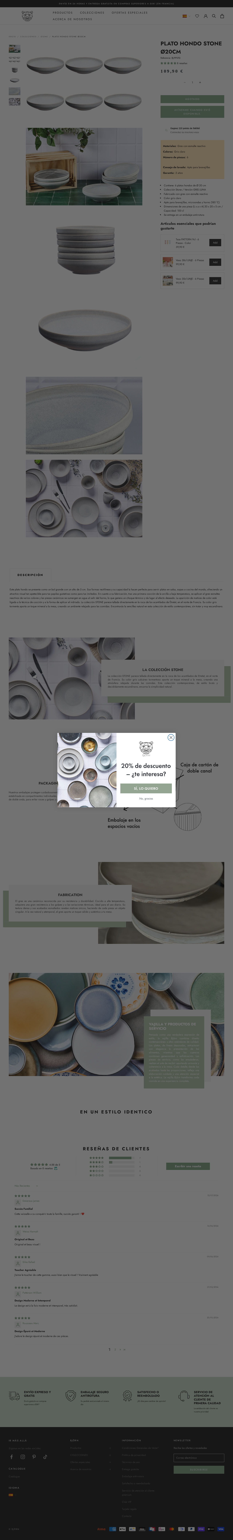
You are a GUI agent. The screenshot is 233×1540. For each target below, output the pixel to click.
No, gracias (146, 798)
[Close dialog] (171, 737)
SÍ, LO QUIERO (146, 788)
